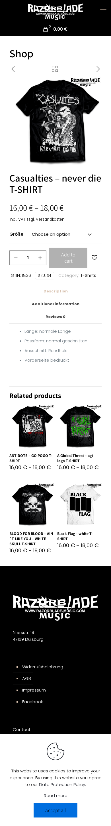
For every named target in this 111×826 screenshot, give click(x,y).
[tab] (55, 291)
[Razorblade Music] (55, 11)
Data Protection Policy (62, 784)
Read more (55, 795)
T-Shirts (88, 275)
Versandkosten (50, 219)
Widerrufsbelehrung (42, 667)
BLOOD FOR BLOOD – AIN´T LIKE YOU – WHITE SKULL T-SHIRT (31, 538)
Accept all (55, 810)
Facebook (32, 702)
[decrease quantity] (16, 258)
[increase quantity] (40, 258)
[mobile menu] (103, 11)
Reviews (55, 316)
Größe (16, 234)
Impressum (34, 690)
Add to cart (68, 257)
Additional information (55, 304)
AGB (26, 678)
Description (56, 291)
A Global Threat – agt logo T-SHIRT (75, 458)
